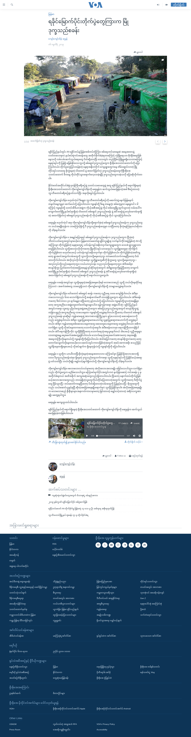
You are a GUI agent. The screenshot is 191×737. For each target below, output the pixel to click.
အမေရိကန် (14, 555)
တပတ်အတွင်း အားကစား (63, 598)
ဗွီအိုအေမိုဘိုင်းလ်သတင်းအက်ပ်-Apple (69, 709)
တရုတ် (12, 560)
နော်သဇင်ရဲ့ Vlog (147, 672)
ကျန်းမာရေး (102, 609)
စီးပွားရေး (57, 593)
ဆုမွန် (65, 39)
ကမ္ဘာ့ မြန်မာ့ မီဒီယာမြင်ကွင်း (20, 620)
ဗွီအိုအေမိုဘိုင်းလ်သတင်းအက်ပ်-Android (114, 709)
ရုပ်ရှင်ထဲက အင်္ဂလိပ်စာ (106, 636)
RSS (54, 544)
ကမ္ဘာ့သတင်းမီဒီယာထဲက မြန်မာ (22, 615)
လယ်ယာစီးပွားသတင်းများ (64, 604)
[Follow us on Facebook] (98, 545)
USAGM (12, 724)
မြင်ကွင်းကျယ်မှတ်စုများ (107, 587)
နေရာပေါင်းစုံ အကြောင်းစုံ (151, 604)
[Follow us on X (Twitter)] (104, 545)
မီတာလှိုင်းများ (59, 693)
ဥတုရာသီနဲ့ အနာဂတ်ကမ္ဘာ (64, 587)
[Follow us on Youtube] (111, 545)
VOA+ (12, 709)
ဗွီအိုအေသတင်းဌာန (98, 427)
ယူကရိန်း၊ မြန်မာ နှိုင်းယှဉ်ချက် (66, 609)
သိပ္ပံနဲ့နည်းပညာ (59, 581)
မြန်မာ (51, 14)
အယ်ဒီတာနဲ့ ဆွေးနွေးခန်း (19, 581)
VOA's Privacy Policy (106, 724)
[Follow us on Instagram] (118, 545)
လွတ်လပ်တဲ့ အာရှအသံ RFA (65, 724)
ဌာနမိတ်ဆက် (15, 693)
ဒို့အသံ (143, 609)
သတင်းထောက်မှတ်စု (18, 609)
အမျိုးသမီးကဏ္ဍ (104, 615)
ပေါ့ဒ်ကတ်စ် (57, 549)
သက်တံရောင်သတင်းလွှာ (150, 615)
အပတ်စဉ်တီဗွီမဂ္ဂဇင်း (18, 678)
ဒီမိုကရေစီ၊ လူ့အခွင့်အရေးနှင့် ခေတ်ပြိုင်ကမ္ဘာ (28, 587)
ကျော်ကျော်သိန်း (55, 39)
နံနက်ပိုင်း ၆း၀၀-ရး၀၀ (18, 651)
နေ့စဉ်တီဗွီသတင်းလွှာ (18, 667)
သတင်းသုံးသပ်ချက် (17, 593)
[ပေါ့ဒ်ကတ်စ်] (138, 545)
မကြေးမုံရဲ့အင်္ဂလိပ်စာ (62, 636)
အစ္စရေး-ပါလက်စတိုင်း (19, 566)
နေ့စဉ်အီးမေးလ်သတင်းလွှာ (63, 555)
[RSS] (131, 545)
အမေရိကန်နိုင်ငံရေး (17, 604)
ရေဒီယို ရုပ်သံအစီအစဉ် (19, 672)
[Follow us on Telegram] (124, 545)
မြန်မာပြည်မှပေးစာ (104, 581)
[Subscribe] (144, 545)
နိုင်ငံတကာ (13, 549)
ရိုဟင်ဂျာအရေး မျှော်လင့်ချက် (109, 620)
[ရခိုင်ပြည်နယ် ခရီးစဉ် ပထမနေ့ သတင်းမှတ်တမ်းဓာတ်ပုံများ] (95, 96)
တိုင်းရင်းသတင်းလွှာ (148, 581)
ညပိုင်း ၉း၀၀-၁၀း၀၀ (61, 651)
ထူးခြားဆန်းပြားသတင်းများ (64, 615)
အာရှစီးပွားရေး (103, 604)
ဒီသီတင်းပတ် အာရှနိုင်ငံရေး (108, 598)
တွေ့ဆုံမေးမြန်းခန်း (61, 678)
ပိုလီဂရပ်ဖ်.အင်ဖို (103, 672)
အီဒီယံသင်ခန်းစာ (16, 636)
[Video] (166, 5)
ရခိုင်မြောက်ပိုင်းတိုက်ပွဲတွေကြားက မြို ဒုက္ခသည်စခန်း (112, 423)
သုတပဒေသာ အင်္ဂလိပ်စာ (150, 636)
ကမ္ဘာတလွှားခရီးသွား (105, 593)
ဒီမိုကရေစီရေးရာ (16, 598)
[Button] (138, 52)
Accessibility (102, 729)
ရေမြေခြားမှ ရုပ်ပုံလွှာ (105, 667)
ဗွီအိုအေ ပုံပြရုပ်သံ (104, 678)
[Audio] (158, 5)
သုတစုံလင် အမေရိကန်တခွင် (152, 593)
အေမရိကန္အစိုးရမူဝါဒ (61, 729)
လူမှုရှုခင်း (57, 620)
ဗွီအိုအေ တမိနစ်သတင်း (150, 667)
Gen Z (143, 598)
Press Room (14, 729)
